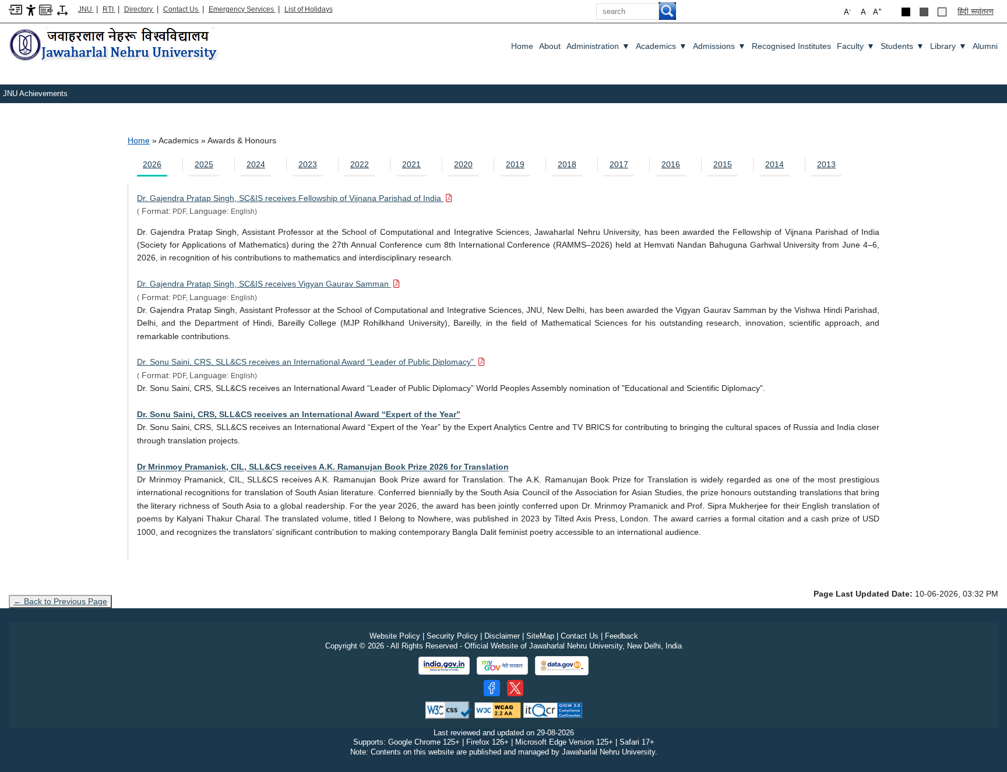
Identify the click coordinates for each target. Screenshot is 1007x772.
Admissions (719, 46)
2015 (722, 164)
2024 (256, 164)
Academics (661, 46)
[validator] (448, 709)
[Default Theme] (942, 12)
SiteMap (540, 636)
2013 (826, 164)
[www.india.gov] (444, 666)
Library (948, 46)
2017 (619, 164)
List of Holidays (308, 9)
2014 (774, 164)
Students (902, 46)
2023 (307, 164)
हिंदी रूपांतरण (975, 11)
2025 (204, 164)
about (550, 46)
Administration (598, 46)
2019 (515, 164)
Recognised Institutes (791, 46)
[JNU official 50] (515, 688)
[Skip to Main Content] (15, 9)
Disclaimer (502, 636)
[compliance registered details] (552, 709)
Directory (139, 9)
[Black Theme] (906, 12)
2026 (152, 164)
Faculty (856, 46)
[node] (115, 45)
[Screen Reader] (45, 9)
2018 (567, 164)
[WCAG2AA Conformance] (497, 709)
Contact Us (181, 9)
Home (522, 46)
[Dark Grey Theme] (924, 12)
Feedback (621, 636)
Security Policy (452, 636)
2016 (670, 164)
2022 (359, 164)
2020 (463, 164)
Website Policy (394, 636)
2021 (411, 164)
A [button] (877, 11)
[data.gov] (562, 665)
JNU (86, 9)
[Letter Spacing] (62, 9)
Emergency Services (242, 9)
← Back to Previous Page (60, 601)
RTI (109, 9)
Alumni (985, 46)
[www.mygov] (502, 666)
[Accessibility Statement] (31, 9)
